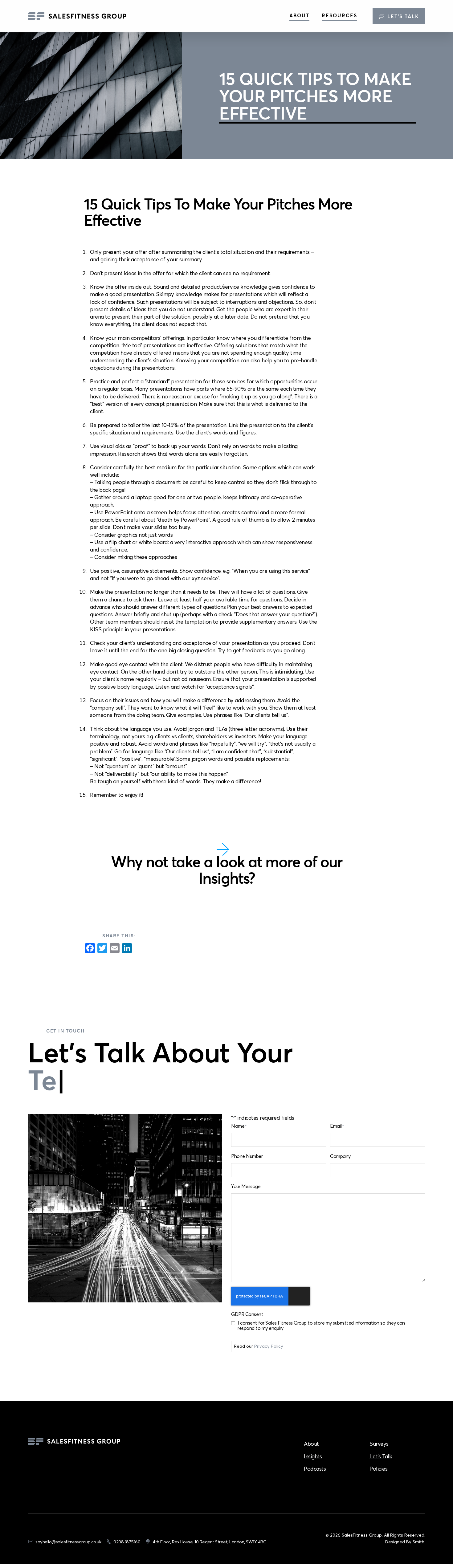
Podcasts (315, 1468)
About (299, 15)
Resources (339, 15)
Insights (313, 1456)
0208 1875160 (126, 1542)
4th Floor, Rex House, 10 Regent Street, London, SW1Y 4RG (209, 1542)
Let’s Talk (403, 16)
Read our (258, 1346)
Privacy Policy (268, 1346)
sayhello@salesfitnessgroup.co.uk (68, 1542)
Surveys (379, 1443)
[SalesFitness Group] (77, 16)
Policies (378, 1468)
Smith (418, 1542)
